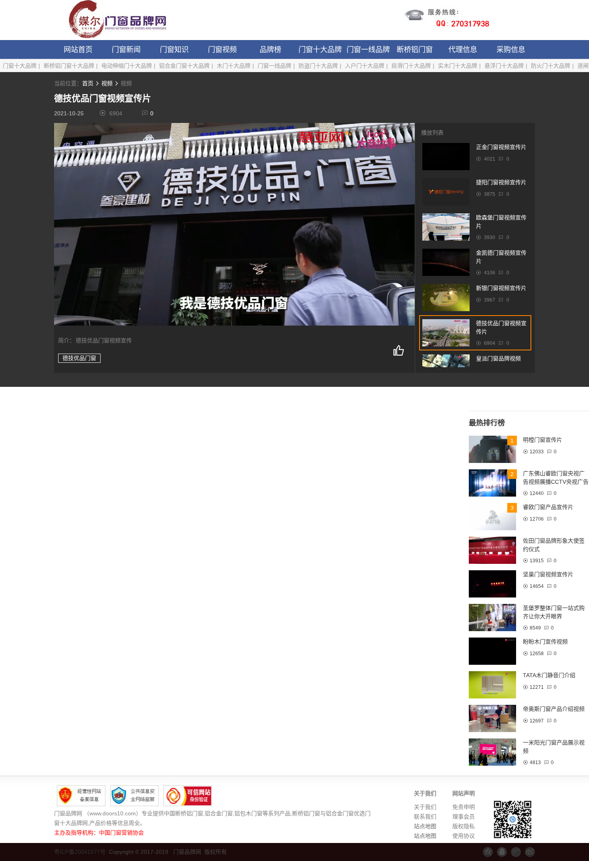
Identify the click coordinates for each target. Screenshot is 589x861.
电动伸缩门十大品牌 (126, 65)
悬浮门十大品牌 (504, 65)
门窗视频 (222, 50)
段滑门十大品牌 (411, 65)
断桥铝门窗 (415, 50)
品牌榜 (270, 50)
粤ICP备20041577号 (80, 852)
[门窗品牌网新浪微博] (530, 852)
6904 (116, 113)
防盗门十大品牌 (318, 65)
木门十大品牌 (233, 65)
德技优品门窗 (79, 358)
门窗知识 (174, 50)
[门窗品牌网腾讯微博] (516, 852)
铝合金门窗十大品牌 (184, 65)
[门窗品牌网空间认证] (488, 852)
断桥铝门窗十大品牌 (69, 65)
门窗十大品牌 (320, 50)
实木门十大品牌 (457, 65)
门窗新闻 (126, 50)
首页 (87, 83)
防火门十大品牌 (550, 65)
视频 (107, 83)
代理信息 (462, 50)
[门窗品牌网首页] (112, 20)
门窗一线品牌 (368, 50)
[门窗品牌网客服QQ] (502, 852)
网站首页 (78, 50)
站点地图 (425, 826)
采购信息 (510, 50)
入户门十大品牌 (364, 65)
